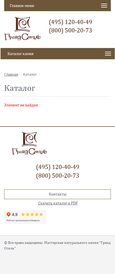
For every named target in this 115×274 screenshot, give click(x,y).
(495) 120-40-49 (70, 21)
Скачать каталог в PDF (58, 203)
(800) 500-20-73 (70, 30)
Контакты (57, 194)
